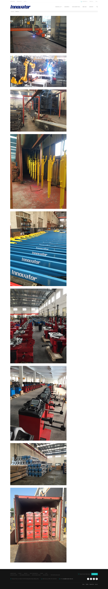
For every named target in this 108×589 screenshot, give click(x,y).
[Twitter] (91, 579)
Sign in (25, 1)
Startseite (12, 11)
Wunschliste (19, 1)
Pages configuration (34, 573)
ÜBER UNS (25, 573)
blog (46, 573)
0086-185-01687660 (53, 578)
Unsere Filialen (13, 573)
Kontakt (20, 573)
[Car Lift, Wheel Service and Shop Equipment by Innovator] (20, 6)
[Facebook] (88, 579)
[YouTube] (94, 579)
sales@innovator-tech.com (68, 578)
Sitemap (41, 573)
